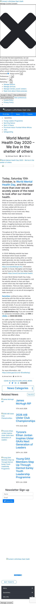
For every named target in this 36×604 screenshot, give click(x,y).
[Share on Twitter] (12, 383)
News (18, 114)
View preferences (19, 95)
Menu (5, 588)
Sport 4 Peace (9, 125)
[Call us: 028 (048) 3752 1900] (14, 575)
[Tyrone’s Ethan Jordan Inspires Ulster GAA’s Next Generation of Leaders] (8, 435)
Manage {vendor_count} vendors (15, 89)
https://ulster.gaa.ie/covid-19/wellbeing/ (16, 372)
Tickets (29, 114)
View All (30, 394)
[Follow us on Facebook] (17, 575)
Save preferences (7, 98)
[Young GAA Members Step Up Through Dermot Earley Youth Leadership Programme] (8, 463)
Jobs (5, 130)
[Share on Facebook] (10, 383)
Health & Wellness (19, 381)
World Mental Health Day (17, 183)
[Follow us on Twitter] (18, 575)
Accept (3, 95)
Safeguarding (8, 132)
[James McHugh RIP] (8, 400)
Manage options (9, 84)
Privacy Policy (9, 102)
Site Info (6, 597)
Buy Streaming (27, 582)
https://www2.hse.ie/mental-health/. (20, 273)
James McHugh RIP (23, 402)
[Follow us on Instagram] (20, 575)
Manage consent (6, 603)
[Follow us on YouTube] (21, 575)
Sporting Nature (9, 123)
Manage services (9, 86)
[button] (18, 31)
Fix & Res (6, 114)
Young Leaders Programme (13, 121)
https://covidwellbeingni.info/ (12, 267)
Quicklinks (6, 592)
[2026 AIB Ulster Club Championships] (8, 416)
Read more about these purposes (15, 91)
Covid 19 (7, 381)
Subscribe (9, 501)
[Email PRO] (16, 575)
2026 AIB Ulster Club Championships (25, 417)
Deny (9, 95)
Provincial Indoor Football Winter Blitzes (18, 127)
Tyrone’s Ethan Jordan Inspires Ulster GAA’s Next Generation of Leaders (25, 439)
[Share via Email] (15, 383)
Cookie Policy (8, 100)
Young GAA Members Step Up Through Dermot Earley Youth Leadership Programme (25, 468)
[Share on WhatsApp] (18, 383)
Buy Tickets (9, 582)
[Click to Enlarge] (18, 161)
